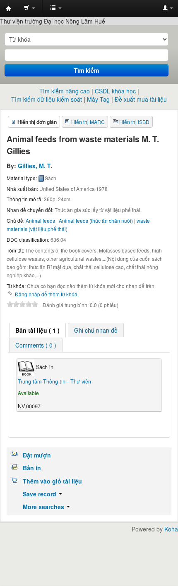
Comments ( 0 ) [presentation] (35, 345)
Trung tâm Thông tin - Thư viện (9, 9)
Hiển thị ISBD (134, 121)
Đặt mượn (37, 455)
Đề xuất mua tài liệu (141, 99)
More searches (44, 507)
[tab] (37, 330)
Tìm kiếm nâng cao (64, 91)
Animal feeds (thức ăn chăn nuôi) (96, 220)
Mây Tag (98, 99)
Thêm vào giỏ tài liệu (52, 481)
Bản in (32, 468)
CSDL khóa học (115, 91)
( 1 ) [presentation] (37, 330)
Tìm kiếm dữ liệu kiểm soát (46, 99)
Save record (40, 494)
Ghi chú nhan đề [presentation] (96, 330)
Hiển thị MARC (88, 121)
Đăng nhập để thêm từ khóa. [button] (47, 294)
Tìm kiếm (86, 70)
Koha (171, 529)
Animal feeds (40, 220)
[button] (29, 8)
